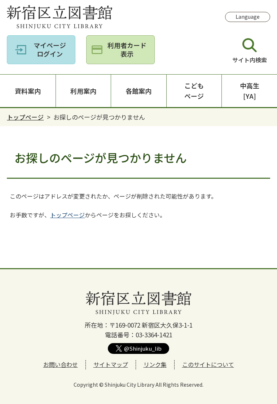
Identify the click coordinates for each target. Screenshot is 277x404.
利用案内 (83, 91)
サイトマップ (110, 364)
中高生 (249, 91)
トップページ (25, 116)
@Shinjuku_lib (143, 348)
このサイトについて (208, 364)
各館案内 (138, 91)
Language (248, 16)
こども (194, 91)
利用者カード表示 (126, 49)
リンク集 (155, 364)
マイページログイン (50, 49)
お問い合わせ (60, 364)
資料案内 (28, 91)
